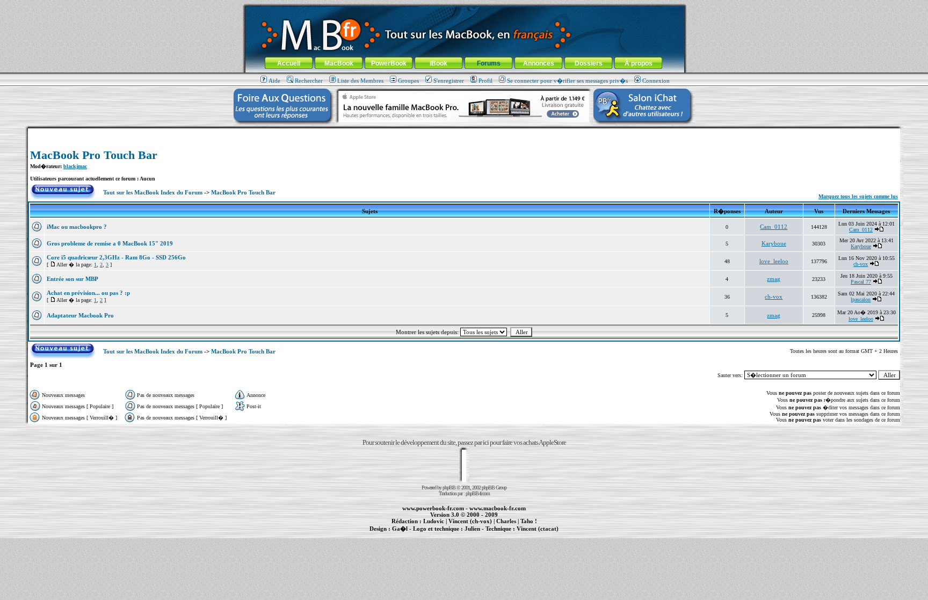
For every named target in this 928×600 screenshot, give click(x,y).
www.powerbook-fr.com (433, 508)
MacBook (338, 63)
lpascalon (861, 299)
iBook (438, 63)
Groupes (408, 80)
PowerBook (389, 63)
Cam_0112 (773, 226)
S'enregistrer (448, 80)
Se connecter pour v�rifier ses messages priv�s (567, 80)
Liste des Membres (360, 80)
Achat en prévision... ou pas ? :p (88, 293)
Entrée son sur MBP (72, 279)
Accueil (288, 63)
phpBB (449, 487)
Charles (506, 521)
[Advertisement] (464, 132)
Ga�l (400, 528)
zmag (773, 279)
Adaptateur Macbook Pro (80, 315)
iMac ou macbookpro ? (77, 226)
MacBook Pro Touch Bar (93, 155)
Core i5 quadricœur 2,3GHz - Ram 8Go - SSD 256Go (116, 257)
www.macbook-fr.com (497, 508)
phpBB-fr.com (478, 493)
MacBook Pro (426, 534)
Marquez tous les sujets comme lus (858, 196)
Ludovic (433, 521)
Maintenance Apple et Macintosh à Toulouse (481, 534)
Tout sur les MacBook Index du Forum (152, 192)
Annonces (538, 63)
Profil (485, 80)
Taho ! (528, 521)
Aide (274, 80)
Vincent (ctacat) (538, 528)
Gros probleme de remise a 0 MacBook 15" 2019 (110, 243)
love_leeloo (773, 261)
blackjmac (75, 166)
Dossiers (589, 63)
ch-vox (860, 264)
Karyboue (774, 243)
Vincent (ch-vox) (470, 521)
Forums (489, 63)
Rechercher (309, 80)
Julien (472, 528)
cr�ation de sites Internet (533, 534)
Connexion (656, 80)
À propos (639, 63)
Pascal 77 (861, 282)
